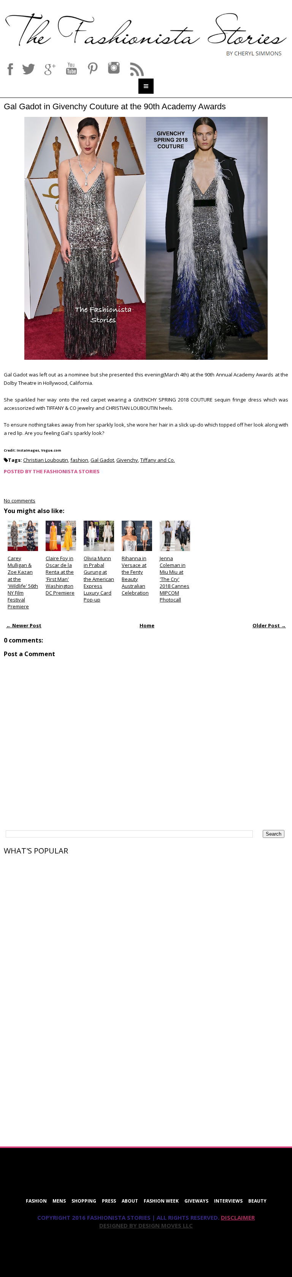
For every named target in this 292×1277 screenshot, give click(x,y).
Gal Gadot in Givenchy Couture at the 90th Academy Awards (115, 106)
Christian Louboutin (45, 460)
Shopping (83, 1201)
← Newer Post (23, 625)
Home (147, 625)
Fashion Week (161, 1201)
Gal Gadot (102, 460)
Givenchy (127, 460)
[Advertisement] (61, 908)
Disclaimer (238, 1217)
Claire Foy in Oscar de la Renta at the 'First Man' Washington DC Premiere (60, 575)
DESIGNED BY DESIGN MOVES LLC (146, 1225)
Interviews (228, 1201)
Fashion (36, 1201)
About (130, 1201)
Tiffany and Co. (157, 460)
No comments (19, 500)
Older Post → (269, 625)
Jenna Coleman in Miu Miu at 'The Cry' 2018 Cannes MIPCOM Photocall (174, 579)
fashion (79, 460)
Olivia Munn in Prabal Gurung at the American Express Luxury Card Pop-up (99, 579)
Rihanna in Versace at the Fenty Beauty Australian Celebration (135, 575)
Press (109, 1201)
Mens (59, 1201)
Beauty (257, 1201)
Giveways (196, 1201)
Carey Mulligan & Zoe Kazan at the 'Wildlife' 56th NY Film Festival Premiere (23, 582)
